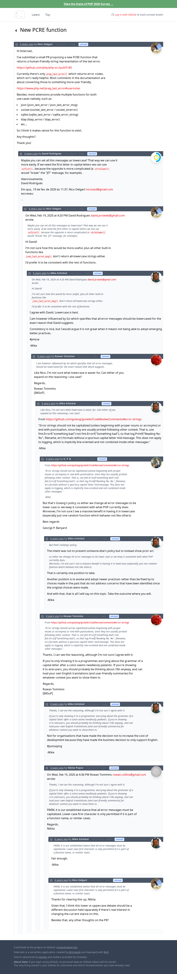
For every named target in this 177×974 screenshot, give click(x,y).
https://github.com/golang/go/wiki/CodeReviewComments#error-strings (94, 419)
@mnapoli (75, 952)
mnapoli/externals (66, 947)
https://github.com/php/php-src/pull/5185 (44, 67)
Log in (125, 14)
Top (47, 15)
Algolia (43, 957)
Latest (36, 15)
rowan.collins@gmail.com (129, 775)
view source (61, 44)
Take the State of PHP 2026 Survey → (88, 4)
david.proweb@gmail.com (108, 215)
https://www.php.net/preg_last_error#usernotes (48, 88)
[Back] (16, 30)
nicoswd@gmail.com (99, 189)
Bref (106, 952)
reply (72, 44)
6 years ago (26, 44)
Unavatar (81, 957)
